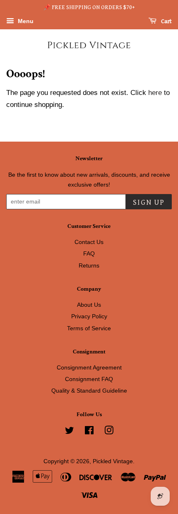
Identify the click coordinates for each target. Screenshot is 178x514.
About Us (89, 304)
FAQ (89, 253)
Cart (166, 21)
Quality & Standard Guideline (89, 390)
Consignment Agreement (89, 367)
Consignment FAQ (89, 379)
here (155, 93)
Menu (25, 21)
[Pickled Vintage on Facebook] (89, 432)
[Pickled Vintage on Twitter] (69, 432)
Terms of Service (89, 328)
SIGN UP (149, 202)
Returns (89, 265)
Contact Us (89, 242)
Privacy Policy (89, 316)
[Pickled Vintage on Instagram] (108, 432)
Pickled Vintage (113, 461)
